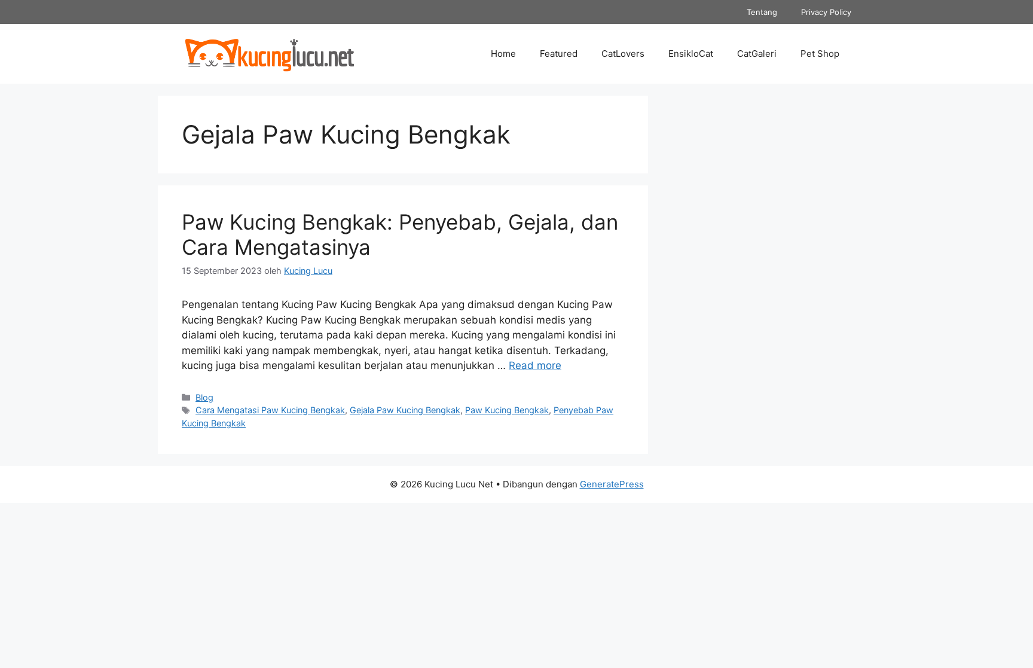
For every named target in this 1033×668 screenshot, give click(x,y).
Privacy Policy (826, 12)
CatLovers (622, 53)
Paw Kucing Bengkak (507, 410)
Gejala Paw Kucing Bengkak (405, 410)
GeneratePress (612, 484)
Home (503, 53)
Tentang (762, 12)
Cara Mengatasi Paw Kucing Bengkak (270, 410)
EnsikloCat (690, 53)
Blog (204, 397)
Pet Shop (819, 53)
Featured (558, 53)
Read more (535, 365)
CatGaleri (757, 53)
